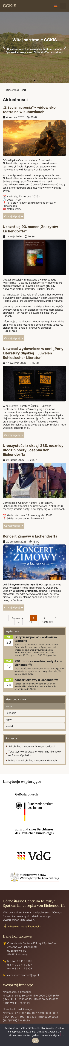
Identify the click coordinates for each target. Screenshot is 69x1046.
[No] (63, 1034)
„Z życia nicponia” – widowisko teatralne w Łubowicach (29, 109)
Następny (47, 621)
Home (9, 706)
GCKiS (9, 5)
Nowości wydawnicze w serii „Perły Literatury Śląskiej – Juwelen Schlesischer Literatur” (33, 353)
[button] (63, 6)
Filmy (9, 719)
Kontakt (10, 726)
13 (32, 621)
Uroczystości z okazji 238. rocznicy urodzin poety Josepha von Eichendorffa (33, 450)
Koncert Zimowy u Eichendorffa (30, 536)
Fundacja (11, 712)
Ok (35, 1040)
